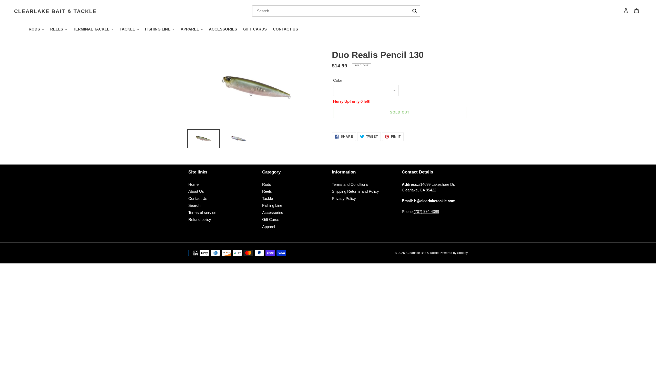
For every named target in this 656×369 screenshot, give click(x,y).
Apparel (268, 226)
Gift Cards (270, 219)
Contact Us (197, 198)
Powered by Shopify (454, 253)
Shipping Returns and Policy (355, 191)
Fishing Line (272, 205)
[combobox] (336, 11)
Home (193, 184)
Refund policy (199, 219)
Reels (267, 191)
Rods (266, 184)
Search (194, 205)
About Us (196, 191)
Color (337, 80)
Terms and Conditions (350, 184)
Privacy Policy (344, 198)
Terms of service (202, 212)
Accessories (272, 212)
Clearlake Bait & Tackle (55, 11)
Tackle (267, 198)
